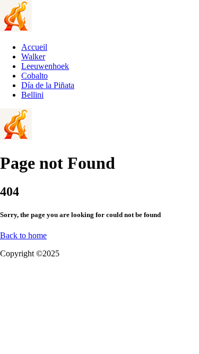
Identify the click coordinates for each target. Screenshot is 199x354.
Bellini (32, 94)
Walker (33, 56)
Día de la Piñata (47, 85)
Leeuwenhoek (45, 66)
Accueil (34, 46)
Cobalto (34, 75)
